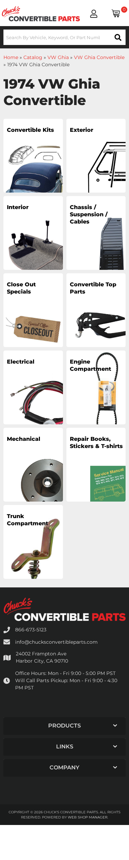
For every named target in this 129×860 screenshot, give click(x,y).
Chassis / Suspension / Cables (89, 214)
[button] (64, 37)
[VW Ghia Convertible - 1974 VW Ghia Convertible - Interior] (33, 241)
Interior (18, 207)
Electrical (20, 361)
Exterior (81, 130)
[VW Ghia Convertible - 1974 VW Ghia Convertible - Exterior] (96, 164)
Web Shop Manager (87, 817)
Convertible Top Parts (93, 288)
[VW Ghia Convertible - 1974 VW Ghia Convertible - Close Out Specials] (33, 318)
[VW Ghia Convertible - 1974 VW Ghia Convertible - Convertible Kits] (33, 164)
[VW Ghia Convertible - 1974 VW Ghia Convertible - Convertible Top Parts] (96, 318)
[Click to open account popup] (94, 13)
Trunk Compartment (27, 520)
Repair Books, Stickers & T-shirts (96, 442)
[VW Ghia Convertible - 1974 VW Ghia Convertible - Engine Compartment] (96, 395)
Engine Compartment (90, 365)
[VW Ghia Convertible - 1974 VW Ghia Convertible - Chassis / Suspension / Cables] (96, 241)
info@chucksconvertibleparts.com (56, 642)
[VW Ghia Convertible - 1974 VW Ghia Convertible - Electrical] (33, 395)
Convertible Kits (30, 130)
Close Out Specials (21, 288)
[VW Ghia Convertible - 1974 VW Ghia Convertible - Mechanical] (33, 473)
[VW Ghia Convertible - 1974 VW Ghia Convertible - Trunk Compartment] (33, 550)
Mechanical (23, 439)
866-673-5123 (30, 630)
